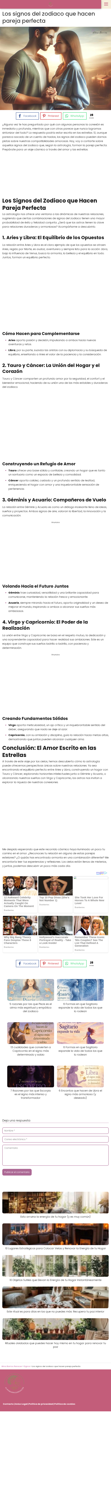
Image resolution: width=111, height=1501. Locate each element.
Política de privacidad (41, 1404)
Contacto (8, 1404)
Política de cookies (64, 1404)
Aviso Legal (21, 1404)
